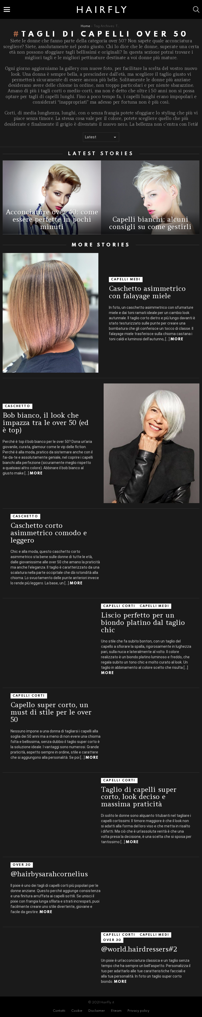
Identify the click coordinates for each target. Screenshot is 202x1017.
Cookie (76, 1011)
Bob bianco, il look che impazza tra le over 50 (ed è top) (46, 422)
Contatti (59, 1011)
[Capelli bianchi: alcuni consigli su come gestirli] (150, 197)
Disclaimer (96, 1011)
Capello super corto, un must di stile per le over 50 (51, 711)
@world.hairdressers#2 (139, 949)
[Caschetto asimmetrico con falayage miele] (50, 313)
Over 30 (22, 865)
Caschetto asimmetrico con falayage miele (147, 292)
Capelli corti (119, 606)
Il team (116, 1011)
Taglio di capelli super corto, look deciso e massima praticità (138, 796)
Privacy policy (138, 1011)
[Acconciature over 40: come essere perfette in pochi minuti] (52, 197)
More (176, 339)
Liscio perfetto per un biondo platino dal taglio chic (143, 622)
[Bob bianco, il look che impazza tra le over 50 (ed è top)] (151, 443)
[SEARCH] (196, 9)
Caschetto (17, 406)
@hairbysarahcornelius (49, 873)
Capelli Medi (125, 279)
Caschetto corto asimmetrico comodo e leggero (49, 532)
